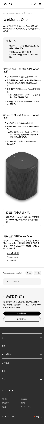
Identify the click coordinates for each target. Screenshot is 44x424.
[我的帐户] (32, 4)
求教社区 (20, 319)
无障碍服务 (5, 403)
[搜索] (35, 4)
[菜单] (40, 4)
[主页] (7, 4)
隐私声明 (24, 399)
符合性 (23, 403)
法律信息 (5, 399)
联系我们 (20, 313)
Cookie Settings (26, 407)
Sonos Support (8, 13)
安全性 (4, 407)
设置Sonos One (27, 13)
